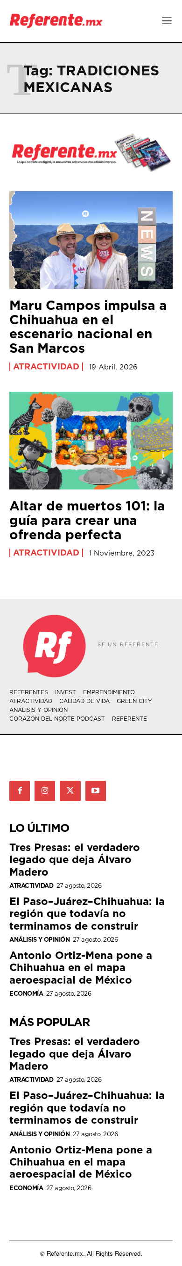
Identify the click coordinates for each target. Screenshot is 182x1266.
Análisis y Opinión (39, 940)
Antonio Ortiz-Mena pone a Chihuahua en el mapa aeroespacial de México (80, 967)
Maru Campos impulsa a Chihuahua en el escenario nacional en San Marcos (88, 326)
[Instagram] (45, 791)
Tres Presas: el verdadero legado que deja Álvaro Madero (74, 859)
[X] (70, 791)
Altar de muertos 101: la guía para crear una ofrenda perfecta (87, 519)
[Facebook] (19, 791)
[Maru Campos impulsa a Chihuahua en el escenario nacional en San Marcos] (91, 240)
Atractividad (46, 366)
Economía (26, 994)
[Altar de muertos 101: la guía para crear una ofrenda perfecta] (91, 440)
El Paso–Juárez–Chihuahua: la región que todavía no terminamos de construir (87, 913)
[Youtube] (95, 791)
